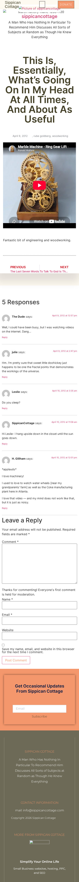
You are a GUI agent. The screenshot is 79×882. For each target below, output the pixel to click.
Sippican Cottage (13, 4)
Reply (4, 337)
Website (7, 630)
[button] (42, 4)
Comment (10, 541)
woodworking (60, 135)
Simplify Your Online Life (39, 861)
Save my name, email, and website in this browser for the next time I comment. (38, 650)
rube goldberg (42, 135)
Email (7, 614)
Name (7, 599)
